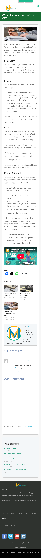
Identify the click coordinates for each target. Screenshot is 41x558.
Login (21, 1)
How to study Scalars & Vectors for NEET (14, 459)
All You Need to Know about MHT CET (10, 313)
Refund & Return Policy (20, 547)
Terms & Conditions (12, 543)
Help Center (21, 513)
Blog (27, 513)
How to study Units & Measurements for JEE (15, 464)
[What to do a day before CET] (20, 34)
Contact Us (13, 513)
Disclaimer (31, 543)
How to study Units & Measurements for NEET (16, 469)
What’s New (33, 513)
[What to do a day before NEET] (26, 288)
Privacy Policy (22, 543)
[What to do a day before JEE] (11, 288)
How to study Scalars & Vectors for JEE (14, 453)
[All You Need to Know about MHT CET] (11, 306)
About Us (5, 513)
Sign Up (29, 1)
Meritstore (29, 326)
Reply (17, 371)
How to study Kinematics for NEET (13, 448)
